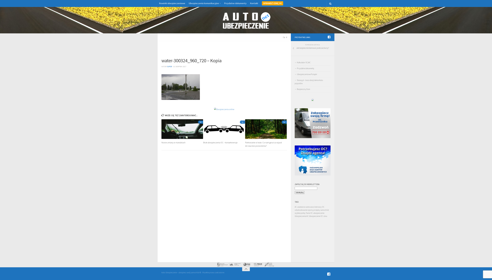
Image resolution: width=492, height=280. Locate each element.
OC (323, 207)
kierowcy (318, 207)
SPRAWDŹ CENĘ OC (272, 3)
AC (296, 207)
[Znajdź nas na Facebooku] (329, 37)
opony (310, 210)
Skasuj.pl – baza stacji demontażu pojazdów (309, 82)
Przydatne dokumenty (235, 3)
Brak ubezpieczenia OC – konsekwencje (220, 142)
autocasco (310, 207)
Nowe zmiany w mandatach (173, 142)
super (169, 66)
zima (325, 216)
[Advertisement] (224, 50)
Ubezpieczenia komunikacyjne (204, 3)
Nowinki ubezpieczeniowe (172, 3)
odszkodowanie (301, 210)
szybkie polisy (300, 213)
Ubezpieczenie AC (302, 216)
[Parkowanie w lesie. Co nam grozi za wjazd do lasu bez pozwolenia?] (266, 129)
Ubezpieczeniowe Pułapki (307, 74)
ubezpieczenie (318, 213)
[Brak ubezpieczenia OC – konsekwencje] (224, 129)
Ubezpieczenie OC (316, 216)
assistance (301, 207)
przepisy (316, 210)
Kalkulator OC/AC (304, 62)
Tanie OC (309, 213)
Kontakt (254, 3)
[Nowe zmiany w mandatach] (182, 129)
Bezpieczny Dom (303, 89)
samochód (324, 210)
